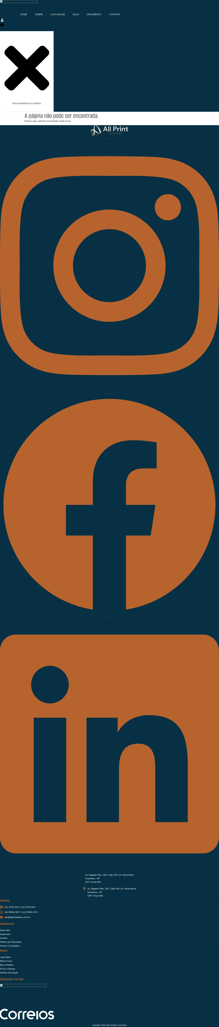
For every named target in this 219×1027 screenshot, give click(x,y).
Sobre (39, 14)
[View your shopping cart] (2, 25)
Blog (76, 14)
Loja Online (58, 14)
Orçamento (94, 14)
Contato (114, 14)
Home (23, 14)
